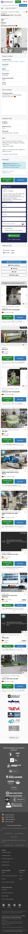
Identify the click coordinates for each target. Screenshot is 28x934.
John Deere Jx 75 (9, 833)
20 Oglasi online (6, 173)
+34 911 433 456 (9, 822)
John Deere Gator (19, 833)
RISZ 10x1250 (5, 70)
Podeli (14, 272)
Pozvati (21, 180)
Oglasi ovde (14, 737)
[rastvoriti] (14, 324)
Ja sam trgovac (9, 228)
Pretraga (23, 5)
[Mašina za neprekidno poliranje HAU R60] (14, 418)
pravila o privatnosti (10, 931)
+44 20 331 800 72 (9, 815)
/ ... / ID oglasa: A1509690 (9, 8)
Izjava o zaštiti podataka (14, 239)
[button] (26, 1)
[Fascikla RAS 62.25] (14, 336)
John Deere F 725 (9, 845)
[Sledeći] (25, 40)
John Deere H (14, 837)
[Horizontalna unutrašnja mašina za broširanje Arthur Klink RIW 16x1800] (14, 664)
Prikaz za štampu (15, 265)
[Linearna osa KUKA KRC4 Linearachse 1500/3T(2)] (14, 582)
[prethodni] (2, 40)
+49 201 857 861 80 (10, 819)
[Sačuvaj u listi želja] (24, 12)
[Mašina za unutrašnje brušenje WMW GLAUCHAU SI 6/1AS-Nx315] (14, 459)
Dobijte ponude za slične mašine (14, 230)
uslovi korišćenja (19, 931)
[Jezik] (24, 1)
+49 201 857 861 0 (9, 817)
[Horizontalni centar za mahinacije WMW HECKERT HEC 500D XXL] (14, 500)
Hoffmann (5, 66)
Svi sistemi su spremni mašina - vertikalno (13, 61)
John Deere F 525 (19, 845)
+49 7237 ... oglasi (9, 250)
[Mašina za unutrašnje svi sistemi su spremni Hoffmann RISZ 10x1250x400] (14, 295)
